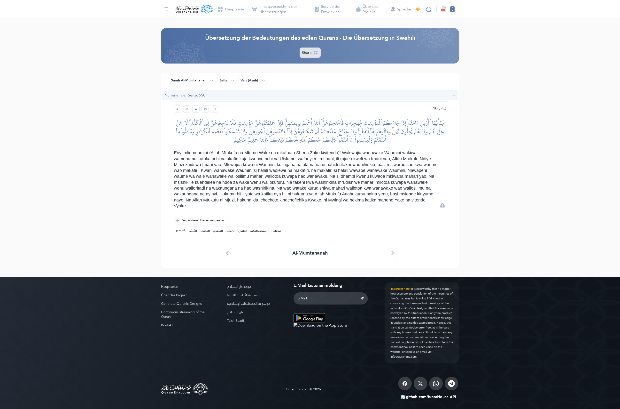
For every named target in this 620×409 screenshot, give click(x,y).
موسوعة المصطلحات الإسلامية (249, 303)
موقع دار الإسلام (239, 286)
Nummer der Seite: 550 (184, 95)
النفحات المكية (258, 230)
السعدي (218, 230)
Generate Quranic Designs (181, 303)
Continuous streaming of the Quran (183, 314)
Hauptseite (169, 286)
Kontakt (167, 325)
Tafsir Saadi (235, 320)
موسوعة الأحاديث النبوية (244, 295)
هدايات (277, 230)
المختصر (205, 230)
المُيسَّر (192, 230)
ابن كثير (230, 230)
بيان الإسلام (235, 312)
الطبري (243, 230)
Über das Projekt (174, 295)
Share (307, 52)
